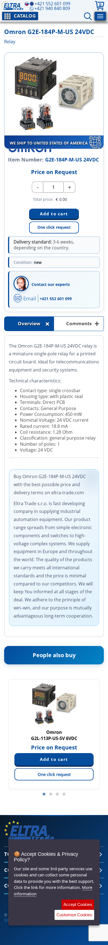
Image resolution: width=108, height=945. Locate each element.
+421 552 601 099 (56, 298)
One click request (54, 227)
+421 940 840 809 (52, 8)
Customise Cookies (74, 914)
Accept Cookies (77, 904)
